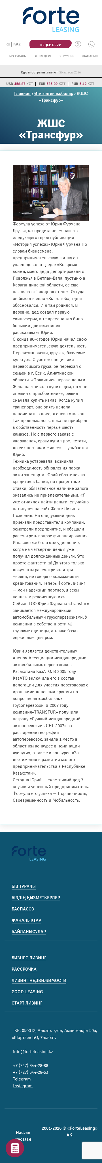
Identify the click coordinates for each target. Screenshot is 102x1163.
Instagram (23, 1086)
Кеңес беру (50, 45)
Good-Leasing (27, 992)
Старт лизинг (27, 1003)
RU (7, 44)
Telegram (22, 1079)
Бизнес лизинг (29, 958)
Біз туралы (18, 56)
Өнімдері (43, 56)
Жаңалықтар (26, 920)
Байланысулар (29, 931)
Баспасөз (23, 909)
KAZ (17, 44)
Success (67, 56)
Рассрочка (24, 969)
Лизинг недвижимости (39, 980)
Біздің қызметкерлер (36, 898)
